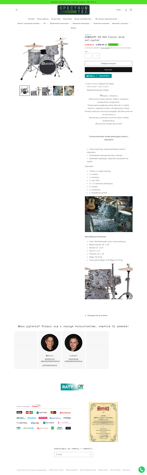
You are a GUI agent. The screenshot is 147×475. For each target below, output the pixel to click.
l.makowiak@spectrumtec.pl (73, 361)
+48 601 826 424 (73, 359)
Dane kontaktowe (115, 470)
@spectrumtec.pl (51, 365)
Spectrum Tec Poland (28, 470)
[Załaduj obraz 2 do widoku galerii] (36, 91)
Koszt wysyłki (105, 48)
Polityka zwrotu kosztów (56, 470)
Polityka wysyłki (103, 470)
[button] (16, 10)
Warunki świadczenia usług (88, 470)
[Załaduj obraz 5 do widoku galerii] (69, 91)
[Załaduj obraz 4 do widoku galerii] (58, 91)
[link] (50, 343)
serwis (44, 365)
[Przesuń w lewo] (16, 90)
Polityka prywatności (72, 470)
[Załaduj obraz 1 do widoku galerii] (25, 91)
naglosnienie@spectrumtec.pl (50, 361)
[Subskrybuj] (90, 454)
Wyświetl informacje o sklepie (98, 90)
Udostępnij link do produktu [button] (97, 315)
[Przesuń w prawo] (77, 90)
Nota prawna (126, 470)
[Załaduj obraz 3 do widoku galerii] (47, 91)
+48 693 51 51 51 (50, 359)
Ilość (86, 51)
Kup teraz (108, 70)
